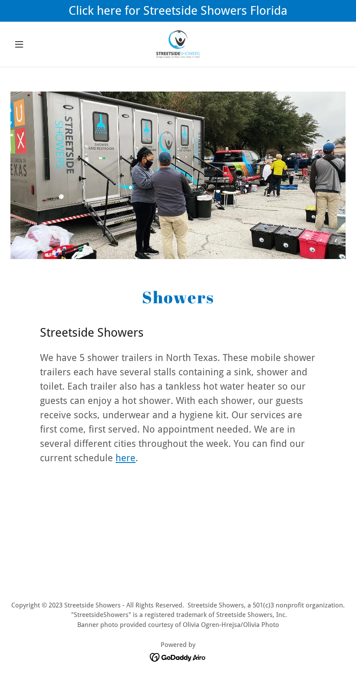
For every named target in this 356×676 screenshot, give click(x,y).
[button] (35, 44)
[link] (178, 44)
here (125, 458)
